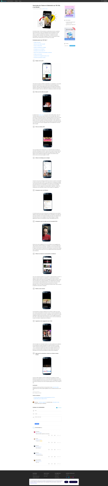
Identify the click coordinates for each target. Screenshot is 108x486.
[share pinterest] (71, 477)
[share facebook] (66, 477)
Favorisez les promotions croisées (39, 57)
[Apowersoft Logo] (3, 1)
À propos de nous (57, 474)
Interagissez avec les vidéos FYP (39, 50)
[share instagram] (73, 477)
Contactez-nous (56, 476)
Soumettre (36, 423)
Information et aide (56, 402)
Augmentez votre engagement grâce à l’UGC (41, 55)
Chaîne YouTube (35, 474)
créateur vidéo (41, 114)
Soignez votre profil (37, 42)
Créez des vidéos (56, 387)
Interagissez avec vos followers (39, 49)
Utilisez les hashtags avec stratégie (40, 47)
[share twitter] (68, 477)
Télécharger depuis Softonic (36, 476)
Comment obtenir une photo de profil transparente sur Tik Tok (44, 397)
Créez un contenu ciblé (38, 45)
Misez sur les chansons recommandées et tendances (43, 52)
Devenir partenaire (57, 477)
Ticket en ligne (45, 476)
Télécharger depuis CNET (36, 477)
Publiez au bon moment (38, 54)
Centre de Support (46, 474)
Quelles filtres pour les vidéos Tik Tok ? (40, 398)
